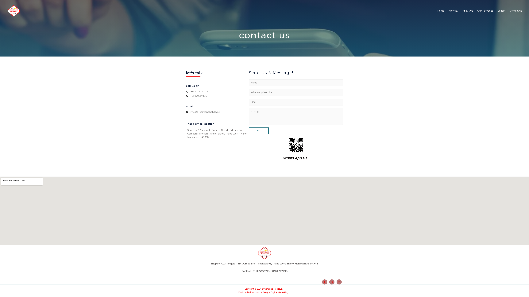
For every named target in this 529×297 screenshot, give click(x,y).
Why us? (453, 10)
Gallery (501, 10)
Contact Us (516, 10)
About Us (468, 10)
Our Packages (485, 10)
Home (440, 10)
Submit (259, 131)
